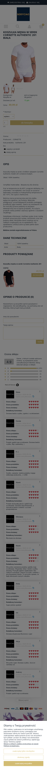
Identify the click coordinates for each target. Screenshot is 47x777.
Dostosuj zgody (23, 757)
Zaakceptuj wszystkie (23, 763)
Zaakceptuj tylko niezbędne (24, 751)
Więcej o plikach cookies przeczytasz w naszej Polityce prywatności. (21, 745)
